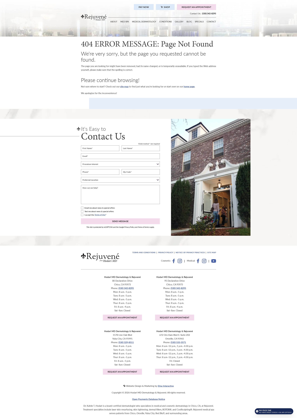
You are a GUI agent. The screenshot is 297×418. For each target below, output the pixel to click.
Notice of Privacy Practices (190, 252)
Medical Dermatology (144, 21)
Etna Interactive (166, 385)
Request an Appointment (196, 7)
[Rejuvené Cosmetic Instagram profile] (180, 262)
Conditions (165, 21)
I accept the (89, 215)
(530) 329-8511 (126, 342)
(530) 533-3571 (178, 342)
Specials (199, 21)
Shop (167, 7)
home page (189, 86)
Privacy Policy (129, 227)
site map (124, 86)
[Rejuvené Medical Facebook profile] (198, 262)
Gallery (179, 21)
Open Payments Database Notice (148, 399)
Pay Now (144, 7)
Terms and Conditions (144, 252)
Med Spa (124, 21)
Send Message (120, 221)
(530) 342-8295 (126, 288)
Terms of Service (144, 227)
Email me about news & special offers (99, 208)
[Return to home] (148, 17)
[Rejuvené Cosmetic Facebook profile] (174, 262)
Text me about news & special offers (99, 211)
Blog (189, 21)
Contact (211, 21)
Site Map (211, 252)
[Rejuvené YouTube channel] (213, 262)
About (113, 21)
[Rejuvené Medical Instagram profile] (204, 262)
